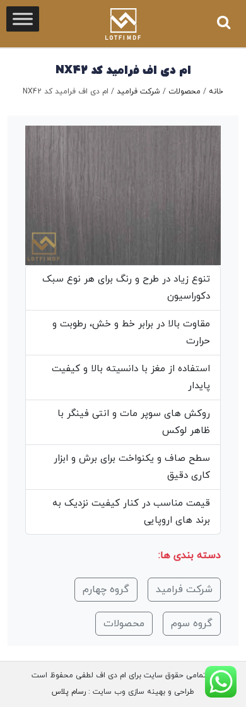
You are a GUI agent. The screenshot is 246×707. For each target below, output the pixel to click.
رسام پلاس (69, 692)
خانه (216, 91)
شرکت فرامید (138, 91)
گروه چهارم (106, 590)
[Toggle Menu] (23, 19)
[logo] (123, 24)
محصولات (184, 91)
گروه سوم (192, 624)
